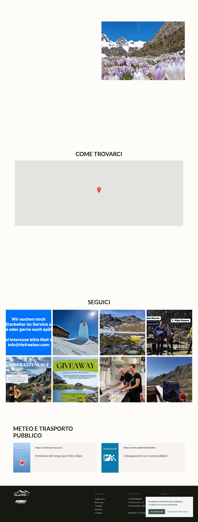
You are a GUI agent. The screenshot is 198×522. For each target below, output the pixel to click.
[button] (99, 190)
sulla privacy (42, 123)
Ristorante (99, 502)
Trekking (98, 506)
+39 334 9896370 (116, 262)
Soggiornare (100, 499)
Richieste (98, 509)
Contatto (98, 513)
